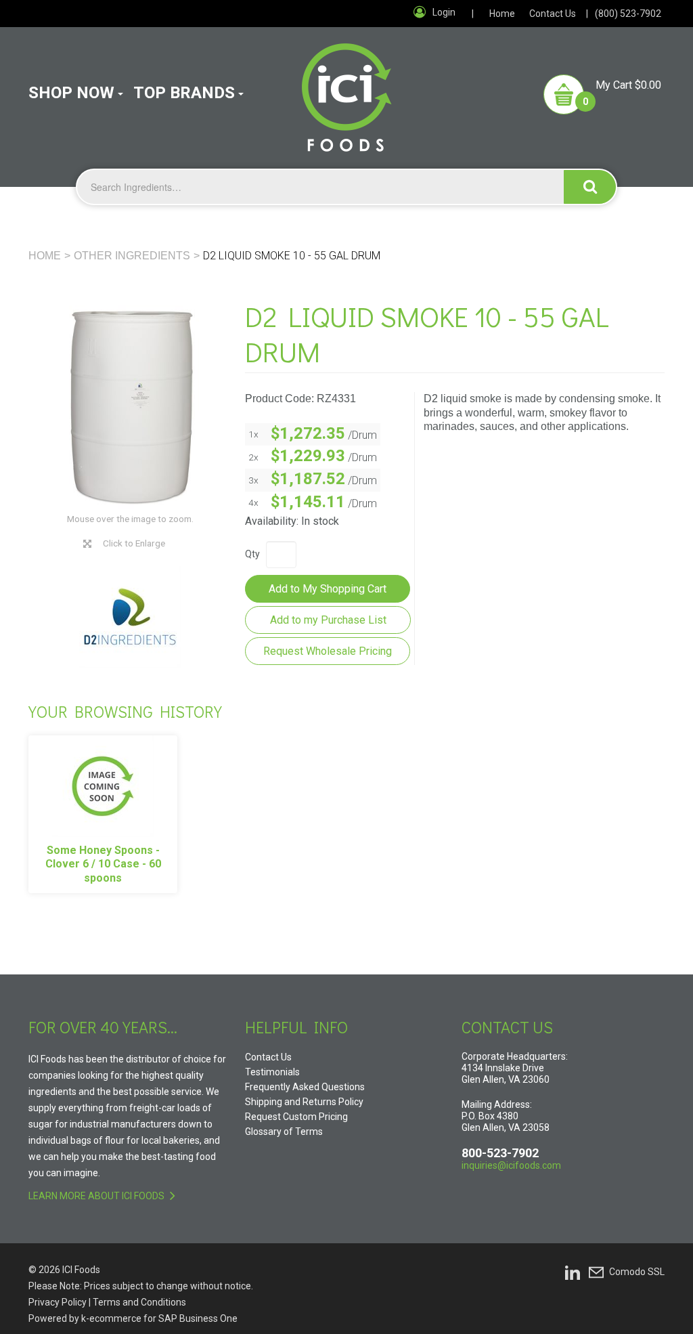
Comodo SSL (637, 1271)
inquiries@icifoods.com (511, 1165)
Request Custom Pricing (296, 1116)
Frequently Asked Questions (305, 1086)
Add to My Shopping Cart (327, 588)
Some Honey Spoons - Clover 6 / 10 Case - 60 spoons (103, 864)
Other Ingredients (132, 255)
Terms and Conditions (139, 1302)
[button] (602, 94)
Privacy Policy (57, 1302)
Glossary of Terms (284, 1131)
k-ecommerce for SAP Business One (159, 1318)
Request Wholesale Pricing (327, 651)
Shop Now (71, 92)
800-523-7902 (500, 1153)
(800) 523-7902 (628, 13)
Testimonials (272, 1072)
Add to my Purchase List (328, 620)
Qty (252, 553)
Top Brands (184, 92)
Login (443, 12)
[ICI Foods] (347, 89)
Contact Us (552, 13)
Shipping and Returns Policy (304, 1101)
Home (502, 13)
